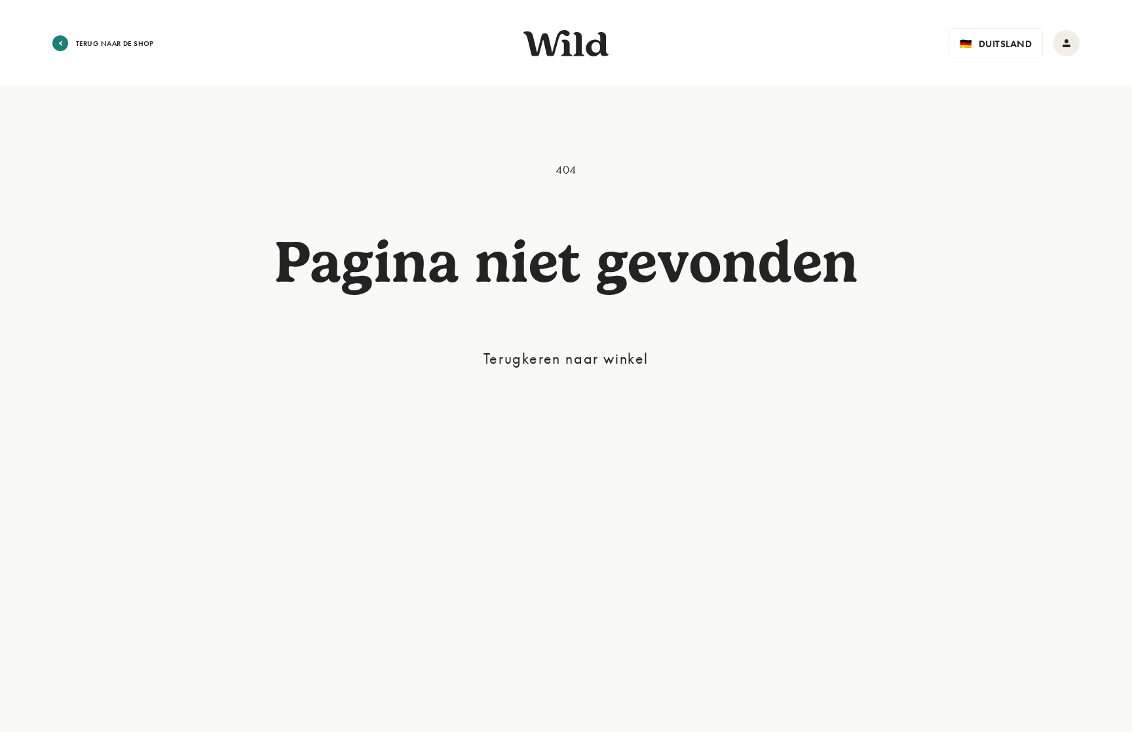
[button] (996, 43)
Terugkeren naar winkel (566, 358)
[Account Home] (1066, 43)
